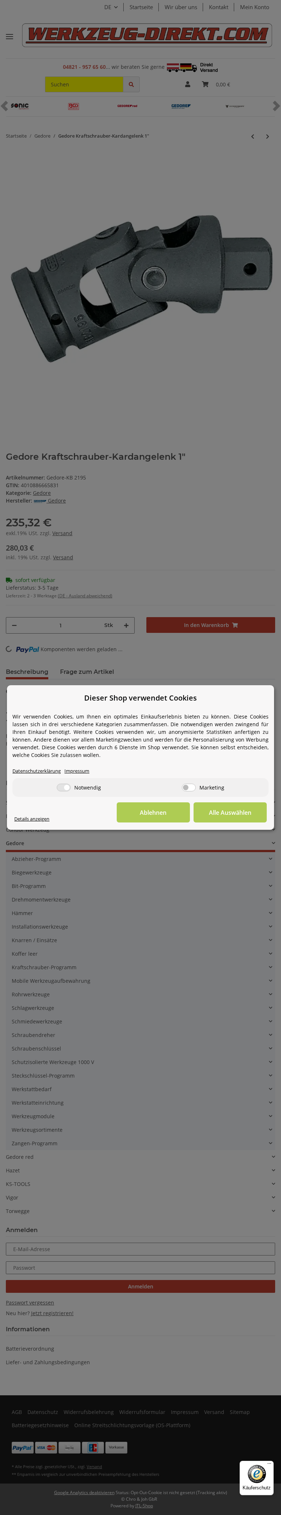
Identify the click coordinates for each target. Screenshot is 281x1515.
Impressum (76, 771)
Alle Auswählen (230, 813)
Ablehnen (153, 813)
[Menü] (269, 1465)
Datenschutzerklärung (36, 771)
